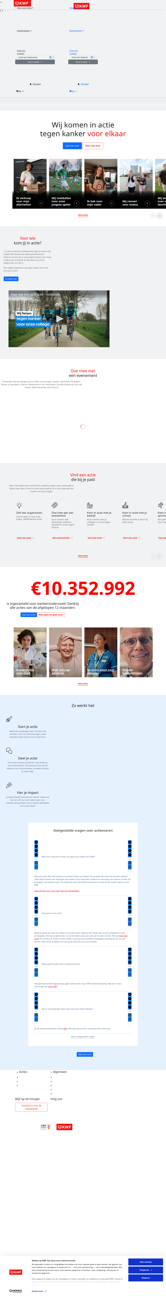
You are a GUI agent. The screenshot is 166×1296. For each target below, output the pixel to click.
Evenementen (76, 30)
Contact (73, 53)
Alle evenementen (61, 538)
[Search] (93, 57)
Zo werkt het (11, 279)
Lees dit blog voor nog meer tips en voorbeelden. (57, 891)
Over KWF (52, 986)
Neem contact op (61, 1093)
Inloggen (85, 84)
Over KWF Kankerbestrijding (66, 1089)
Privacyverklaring (61, 1077)
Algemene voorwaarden (64, 1085)
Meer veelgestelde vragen (83, 1036)
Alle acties (83, 215)
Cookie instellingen (62, 1081)
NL (73, 91)
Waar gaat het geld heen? (51, 614)
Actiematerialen (27, 1077)
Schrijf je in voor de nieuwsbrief (31, 1107)
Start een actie (72, 145)
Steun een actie (92, 145)
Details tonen (37, 1291)
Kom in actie (81, 62)
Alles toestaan (146, 1262)
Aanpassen (144, 1270)
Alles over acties (77, 8)
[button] (30, 184)
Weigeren (146, 1278)
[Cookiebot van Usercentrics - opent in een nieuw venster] (15, 1291)
